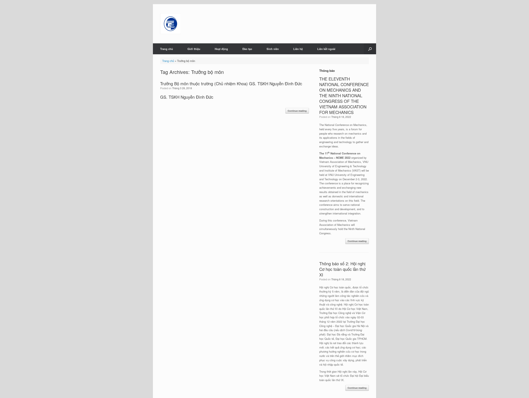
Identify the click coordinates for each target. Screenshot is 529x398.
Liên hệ (298, 49)
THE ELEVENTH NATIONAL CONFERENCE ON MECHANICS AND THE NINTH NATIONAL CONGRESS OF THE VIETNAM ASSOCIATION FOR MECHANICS (344, 95)
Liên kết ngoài (326, 49)
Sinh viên (273, 49)
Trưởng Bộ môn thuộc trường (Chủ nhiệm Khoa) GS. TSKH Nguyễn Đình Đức (231, 83)
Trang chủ (166, 49)
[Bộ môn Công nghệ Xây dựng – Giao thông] (170, 23)
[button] (370, 48)
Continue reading (297, 110)
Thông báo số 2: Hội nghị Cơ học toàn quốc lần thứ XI (342, 269)
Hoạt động (221, 49)
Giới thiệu (193, 49)
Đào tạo (247, 49)
